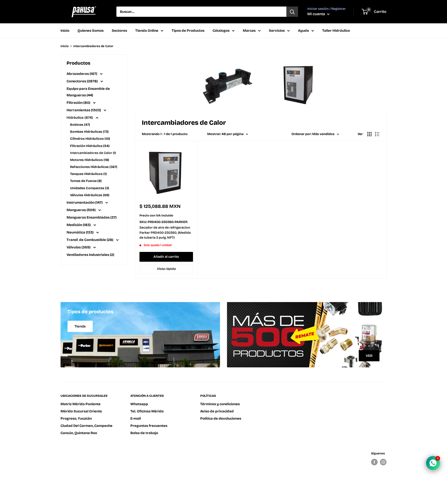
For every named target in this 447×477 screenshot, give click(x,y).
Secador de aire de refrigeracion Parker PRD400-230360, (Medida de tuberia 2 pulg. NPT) (165, 233)
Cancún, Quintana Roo (79, 433)
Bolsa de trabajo (144, 433)
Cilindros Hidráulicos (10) (90, 139)
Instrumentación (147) (85, 202)
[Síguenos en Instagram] (383, 462)
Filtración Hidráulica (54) (89, 146)
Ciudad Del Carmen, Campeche (86, 426)
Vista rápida (166, 269)
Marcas (249, 30)
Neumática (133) (80, 232)
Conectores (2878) (82, 81)
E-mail (135, 418)
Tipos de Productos (188, 30)
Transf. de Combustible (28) (90, 240)
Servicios (277, 30)
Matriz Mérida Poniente (81, 404)
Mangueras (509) (81, 210)
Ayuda (303, 30)
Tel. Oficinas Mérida (147, 411)
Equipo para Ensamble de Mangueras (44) (88, 92)
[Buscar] (292, 12)
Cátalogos (221, 30)
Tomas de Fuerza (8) (86, 181)
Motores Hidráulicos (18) (89, 160)
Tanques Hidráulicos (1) (88, 174)
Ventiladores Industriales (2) (90, 255)
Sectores (119, 30)
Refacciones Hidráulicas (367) (93, 167)
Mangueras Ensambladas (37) (92, 217)
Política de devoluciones (220, 418)
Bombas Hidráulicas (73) (89, 132)
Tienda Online (146, 30)
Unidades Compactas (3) (89, 188)
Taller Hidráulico (336, 30)
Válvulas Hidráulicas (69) (89, 195)
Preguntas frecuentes (148, 426)
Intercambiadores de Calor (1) (93, 153)
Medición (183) (79, 225)
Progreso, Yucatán (76, 418)
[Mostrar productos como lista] (377, 134)
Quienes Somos (91, 30)
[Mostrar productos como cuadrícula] (369, 134)
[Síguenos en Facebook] (374, 462)
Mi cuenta (316, 14)
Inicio (65, 30)
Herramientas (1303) (84, 110)
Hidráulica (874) (80, 117)
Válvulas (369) (79, 247)
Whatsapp (139, 404)
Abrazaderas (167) (82, 74)
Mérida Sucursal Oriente (81, 411)
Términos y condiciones (220, 404)
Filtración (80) (79, 103)
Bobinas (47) (80, 125)
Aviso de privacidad (217, 411)
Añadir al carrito (166, 257)
